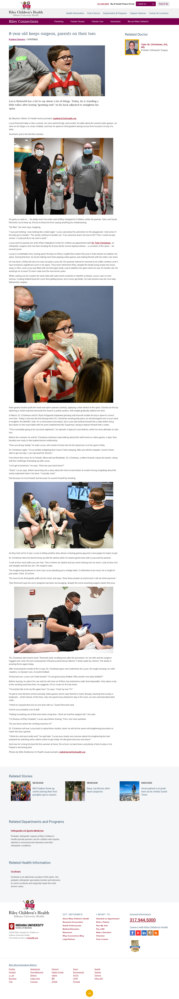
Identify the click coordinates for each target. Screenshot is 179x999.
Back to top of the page (89, 993)
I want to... (142, 3)
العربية (11, 975)
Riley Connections (23, 21)
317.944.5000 (103, 4)
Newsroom (67, 932)
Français (34, 982)
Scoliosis (16, 871)
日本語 (54, 982)
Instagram (150, 933)
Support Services (138, 13)
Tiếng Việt (98, 979)
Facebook (132, 933)
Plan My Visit (102, 926)
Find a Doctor (93, 13)
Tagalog (97, 972)
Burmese (12, 979)
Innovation (115, 21)
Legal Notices (69, 939)
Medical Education (71, 929)
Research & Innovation (73, 922)
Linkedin (144, 933)
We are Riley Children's (138, 21)
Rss (156, 933)
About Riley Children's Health (76, 919)
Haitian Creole (58, 972)
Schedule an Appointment (107, 919)
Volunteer (100, 936)
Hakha (54, 975)
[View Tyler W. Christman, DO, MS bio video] (132, 53)
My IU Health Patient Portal (122, 4)
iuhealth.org (32, 938)
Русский (76, 982)
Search (162, 3)
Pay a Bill (100, 929)
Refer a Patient (102, 922)
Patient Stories (78, 21)
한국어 (76, 975)
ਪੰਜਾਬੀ (75, 979)
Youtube (138, 933)
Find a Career (102, 939)
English (12, 969)
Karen (75, 969)
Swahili (97, 969)
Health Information (75, 13)
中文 (11, 982)
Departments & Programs (115, 13)
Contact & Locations (158, 13)
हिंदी (53, 979)
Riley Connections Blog (73, 936)
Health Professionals (72, 926)
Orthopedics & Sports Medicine (27, 830)
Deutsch (55, 969)
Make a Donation (103, 932)
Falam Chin (35, 979)
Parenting (58, 21)
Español (12, 972)
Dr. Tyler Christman (101, 243)
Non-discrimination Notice (23, 965)
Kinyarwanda (78, 972)
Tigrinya (97, 975)
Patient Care (97, 21)
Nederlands (35, 969)
